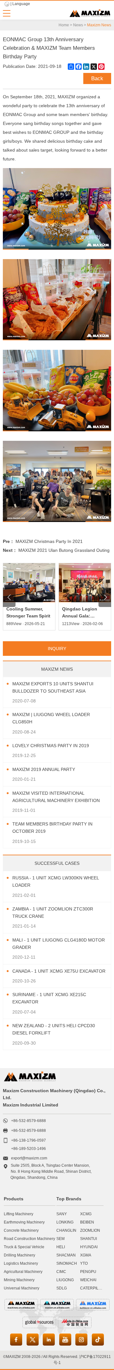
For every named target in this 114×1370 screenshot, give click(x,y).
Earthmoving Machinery (24, 1222)
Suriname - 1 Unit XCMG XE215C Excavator (49, 998)
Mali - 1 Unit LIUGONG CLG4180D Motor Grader (58, 943)
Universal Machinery (21, 1288)
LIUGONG (65, 1280)
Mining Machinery (19, 1280)
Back (97, 78)
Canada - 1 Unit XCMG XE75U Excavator (58, 971)
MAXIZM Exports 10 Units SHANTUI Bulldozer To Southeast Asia (52, 687)
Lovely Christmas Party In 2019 (50, 745)
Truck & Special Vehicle (24, 1247)
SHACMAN (66, 1255)
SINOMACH (66, 1263)
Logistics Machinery (21, 1263)
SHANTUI (88, 1238)
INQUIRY (57, 648)
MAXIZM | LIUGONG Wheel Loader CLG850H (51, 718)
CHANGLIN (66, 1230)
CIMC (61, 1271)
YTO (84, 1263)
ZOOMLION (90, 1230)
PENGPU (88, 1271)
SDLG (61, 1288)
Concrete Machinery (21, 1230)
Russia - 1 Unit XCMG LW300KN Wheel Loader (55, 881)
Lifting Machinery (18, 1214)
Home (64, 25)
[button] (9, 597)
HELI (60, 1247)
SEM (60, 1238)
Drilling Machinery (19, 1255)
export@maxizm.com (29, 1158)
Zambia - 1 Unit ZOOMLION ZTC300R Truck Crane (52, 912)
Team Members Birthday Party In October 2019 (52, 827)
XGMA (85, 1255)
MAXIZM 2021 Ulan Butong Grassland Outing (64, 550)
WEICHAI (88, 1280)
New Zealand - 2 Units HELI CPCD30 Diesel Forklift (53, 1029)
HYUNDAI (89, 1247)
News (78, 25)
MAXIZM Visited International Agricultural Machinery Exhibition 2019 (56, 797)
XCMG (86, 1214)
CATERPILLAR (93, 1288)
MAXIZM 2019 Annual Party (43, 769)
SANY (61, 1214)
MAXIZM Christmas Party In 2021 (49, 541)
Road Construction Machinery (29, 1238)
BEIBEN (87, 1222)
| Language (20, 4)
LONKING (64, 1222)
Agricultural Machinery (23, 1271)
